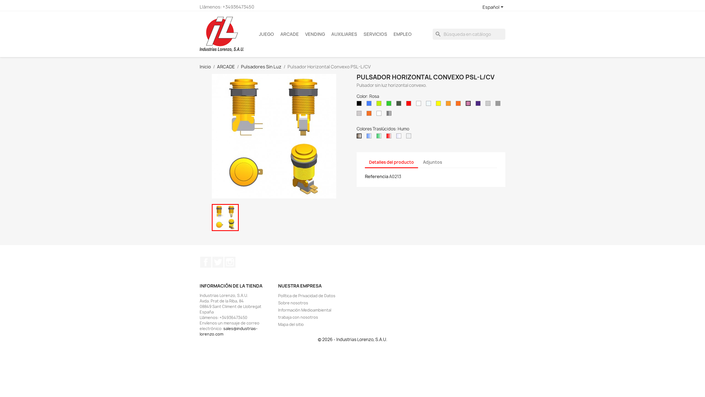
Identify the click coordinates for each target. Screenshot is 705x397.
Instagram (229, 262)
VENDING (315, 34)
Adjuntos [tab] (432, 162)
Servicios (375, 34)
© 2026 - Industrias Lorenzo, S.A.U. (352, 339)
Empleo (403, 34)
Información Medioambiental (304, 310)
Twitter (217, 262)
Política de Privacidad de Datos (306, 295)
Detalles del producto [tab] (391, 162)
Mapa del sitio (291, 324)
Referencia (376, 176)
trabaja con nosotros (298, 317)
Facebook (205, 262)
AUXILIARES (344, 34)
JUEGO (266, 34)
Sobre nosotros (293, 302)
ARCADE (289, 34)
